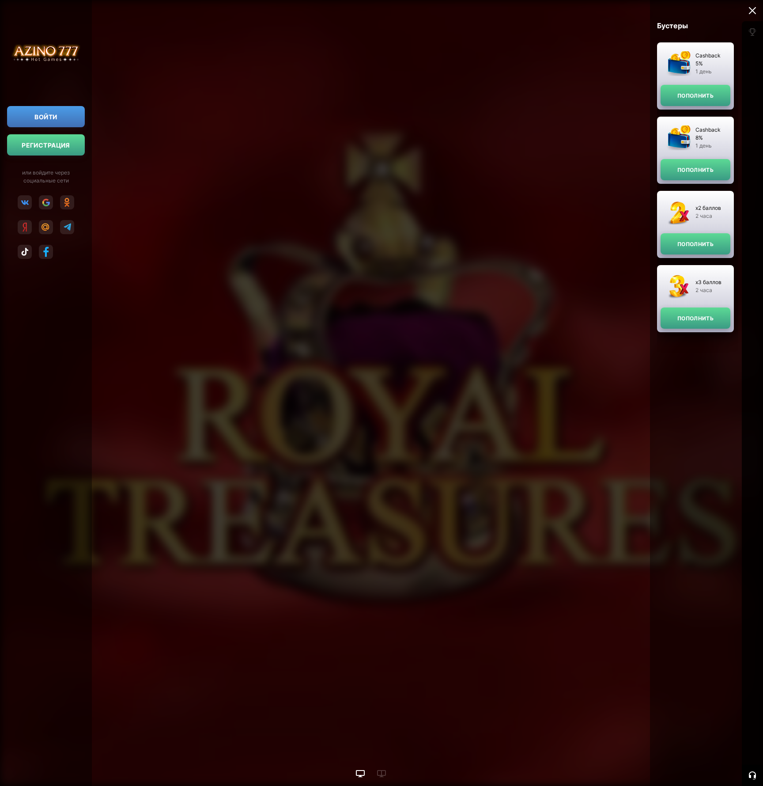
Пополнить (695, 95)
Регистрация (46, 145)
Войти (45, 117)
